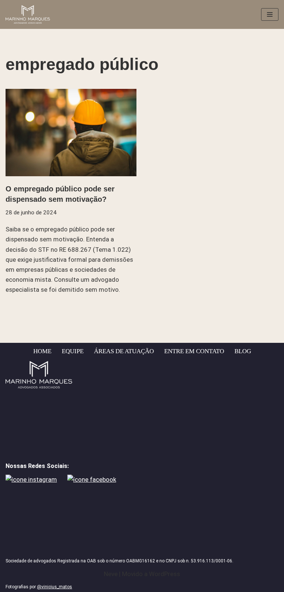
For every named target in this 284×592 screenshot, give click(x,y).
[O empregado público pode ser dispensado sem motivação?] (71, 132)
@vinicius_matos (54, 586)
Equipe (73, 351)
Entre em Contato (194, 351)
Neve (111, 574)
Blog (242, 351)
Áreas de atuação (124, 351)
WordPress (164, 574)
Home (42, 351)
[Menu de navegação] (269, 14)
